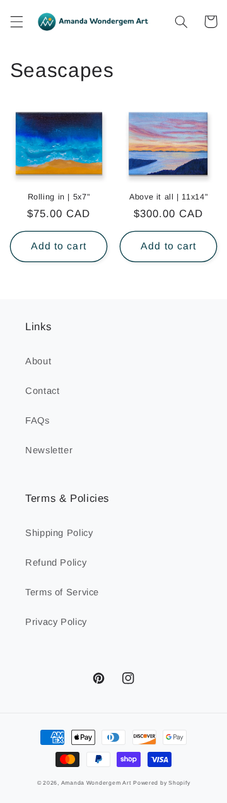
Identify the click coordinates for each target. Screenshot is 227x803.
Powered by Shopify (161, 783)
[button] (16, 21)
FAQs (37, 420)
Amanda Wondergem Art (96, 783)
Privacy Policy (56, 622)
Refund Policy (55, 562)
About (38, 361)
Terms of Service (62, 592)
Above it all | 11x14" (168, 197)
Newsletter (49, 450)
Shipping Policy (59, 533)
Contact (42, 391)
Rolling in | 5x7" (59, 197)
